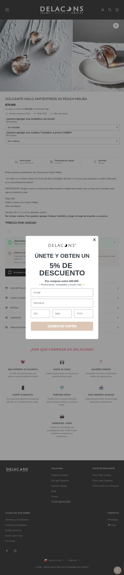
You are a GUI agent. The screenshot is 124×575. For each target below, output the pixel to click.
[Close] (94, 240)
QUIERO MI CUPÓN (62, 326)
